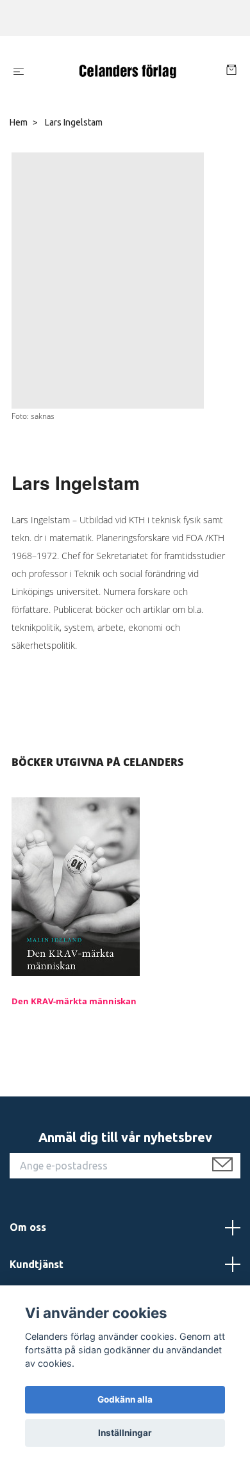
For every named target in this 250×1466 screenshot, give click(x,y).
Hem (19, 122)
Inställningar (125, 1433)
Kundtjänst (36, 1264)
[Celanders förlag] (128, 71)
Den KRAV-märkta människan (74, 1001)
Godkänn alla (125, 1399)
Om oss (28, 1227)
